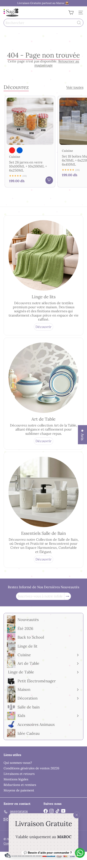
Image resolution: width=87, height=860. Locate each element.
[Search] (79, 23)
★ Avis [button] (82, 434)
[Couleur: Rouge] (12, 150)
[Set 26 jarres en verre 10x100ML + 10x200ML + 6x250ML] (30, 141)
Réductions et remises (20, 785)
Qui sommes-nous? (18, 763)
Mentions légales (16, 779)
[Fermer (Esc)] (76, 815)
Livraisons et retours (19, 774)
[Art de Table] (43, 377)
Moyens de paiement (19, 790)
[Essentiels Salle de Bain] (43, 492)
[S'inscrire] (67, 596)
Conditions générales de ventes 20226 (31, 768)
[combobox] (43, 23)
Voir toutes (74, 87)
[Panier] (71, 12)
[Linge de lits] (43, 255)
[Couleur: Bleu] (20, 150)
